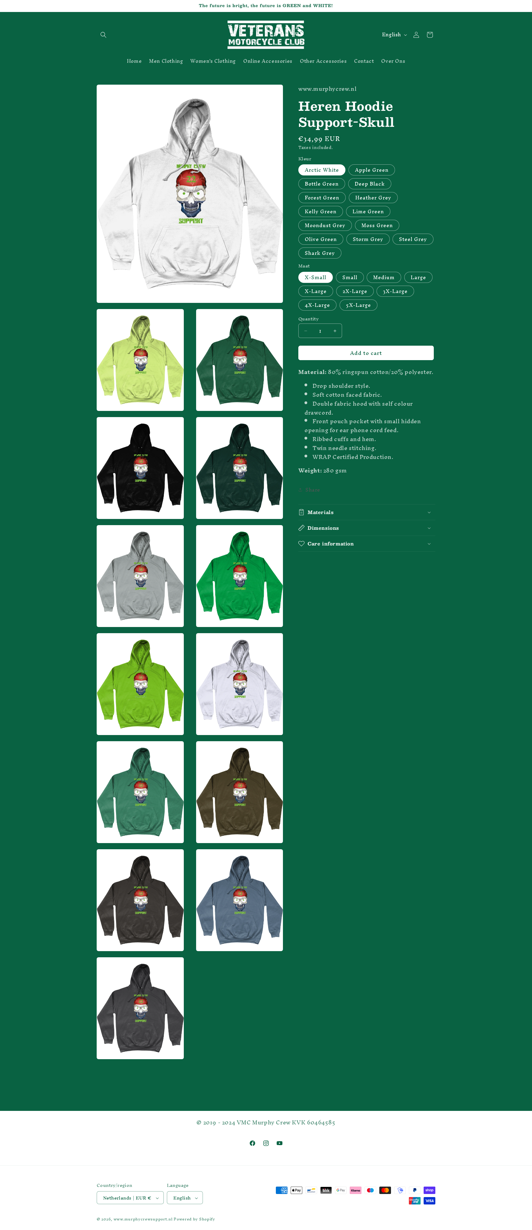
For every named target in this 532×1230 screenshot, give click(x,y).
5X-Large (358, 305)
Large (418, 277)
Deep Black (370, 183)
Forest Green (322, 197)
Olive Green (321, 239)
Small (349, 277)
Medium (384, 277)
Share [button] (312, 489)
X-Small (315, 277)
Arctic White (322, 169)
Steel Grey (413, 239)
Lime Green (368, 211)
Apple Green (372, 169)
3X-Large (395, 291)
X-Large (316, 291)
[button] (103, 35)
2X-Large (355, 291)
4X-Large (317, 305)
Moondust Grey (325, 225)
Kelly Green (321, 211)
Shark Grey (320, 253)
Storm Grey (368, 239)
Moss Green (377, 225)
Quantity (308, 319)
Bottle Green (322, 183)
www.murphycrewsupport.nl (143, 1219)
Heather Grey (373, 197)
